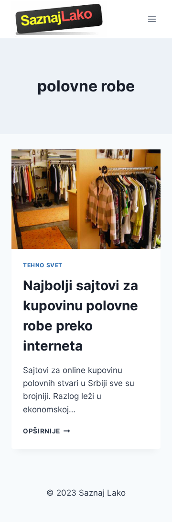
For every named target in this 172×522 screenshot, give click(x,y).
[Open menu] (152, 18)
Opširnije (46, 431)
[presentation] (86, 199)
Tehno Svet (43, 265)
